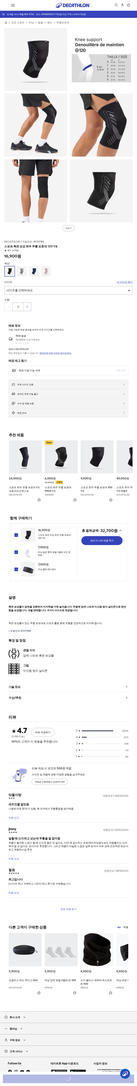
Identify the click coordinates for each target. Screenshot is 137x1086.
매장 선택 (120, 370)
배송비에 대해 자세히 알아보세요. (56, 353)
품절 (73, 1079)
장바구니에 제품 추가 (102, 540)
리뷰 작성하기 (43, 732)
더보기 (68, 228)
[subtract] (8, 307)
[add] (27, 307)
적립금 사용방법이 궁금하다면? (50, 781)
